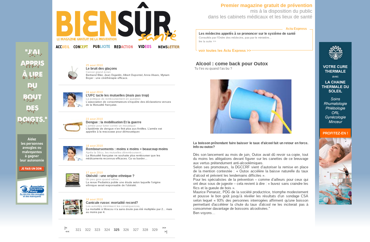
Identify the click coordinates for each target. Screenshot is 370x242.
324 (107, 230)
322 (88, 230)
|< (66, 228)
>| (165, 232)
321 (78, 230)
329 (155, 230)
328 (145, 230)
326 (126, 230)
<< (67, 232)
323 (97, 230)
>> (164, 228)
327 (136, 230)
